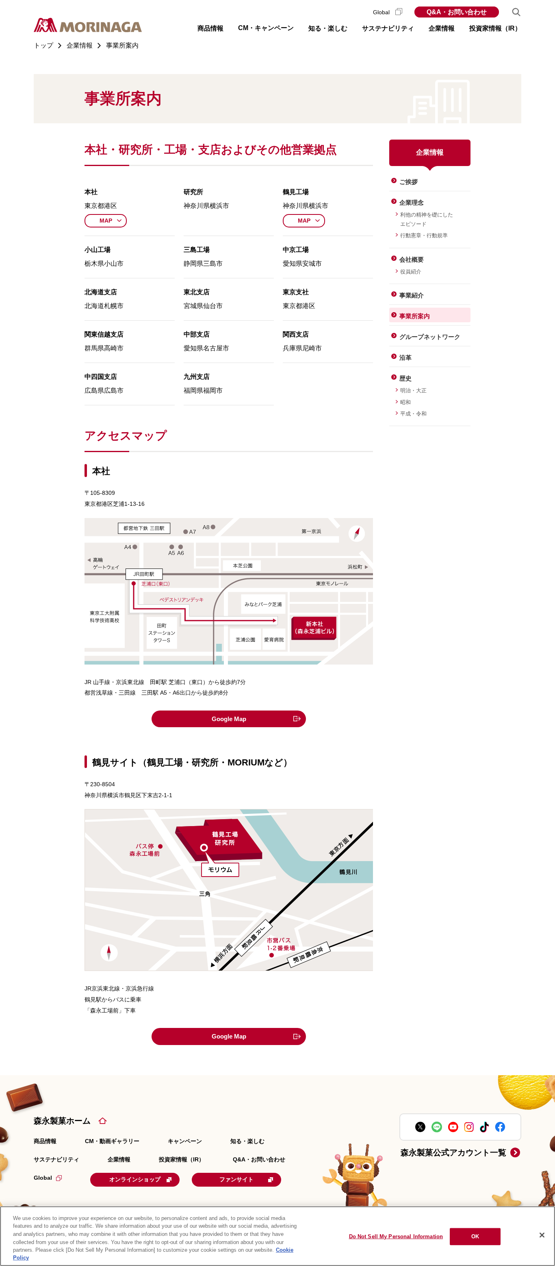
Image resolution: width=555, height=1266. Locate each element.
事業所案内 (414, 316)
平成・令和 (413, 414)
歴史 (405, 378)
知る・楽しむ (247, 1141)
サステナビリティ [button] (388, 28)
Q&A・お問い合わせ (457, 12)
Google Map (229, 718)
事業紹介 (411, 295)
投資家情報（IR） (181, 1159)
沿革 (405, 357)
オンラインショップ (134, 1179)
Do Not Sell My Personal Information (396, 1236)
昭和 (405, 402)
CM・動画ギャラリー (112, 1141)
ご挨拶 (408, 181)
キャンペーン (185, 1141)
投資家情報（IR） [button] (495, 28)
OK (475, 1236)
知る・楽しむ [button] (327, 28)
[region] (277, 1236)
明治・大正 (413, 390)
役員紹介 (410, 272)
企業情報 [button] (442, 28)
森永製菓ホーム (62, 1120)
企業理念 (411, 202)
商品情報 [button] (210, 28)
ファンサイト (236, 1179)
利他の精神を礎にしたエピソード (426, 219)
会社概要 (411, 259)
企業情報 (119, 1159)
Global (382, 12)
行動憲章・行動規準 (424, 235)
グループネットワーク (429, 336)
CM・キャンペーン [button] (266, 27)
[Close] (542, 1235)
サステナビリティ (56, 1159)
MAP (106, 220)
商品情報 (45, 1141)
